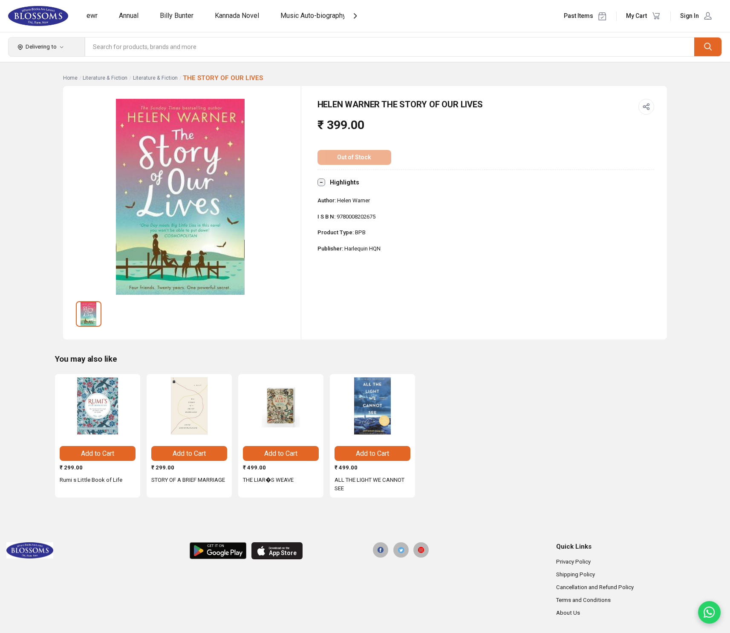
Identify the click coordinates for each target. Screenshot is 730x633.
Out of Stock (354, 157)
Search (708, 46)
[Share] (646, 107)
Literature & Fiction (105, 78)
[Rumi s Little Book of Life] (97, 406)
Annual (128, 16)
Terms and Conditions (583, 600)
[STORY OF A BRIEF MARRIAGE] (189, 406)
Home (70, 78)
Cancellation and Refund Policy (595, 587)
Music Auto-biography (313, 16)
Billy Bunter (176, 16)
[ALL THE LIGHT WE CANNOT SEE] (372, 406)
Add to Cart (97, 453)
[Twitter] (401, 550)
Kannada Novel (237, 16)
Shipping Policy (575, 574)
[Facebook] (380, 550)
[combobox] (390, 46)
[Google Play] (218, 550)
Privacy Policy (573, 561)
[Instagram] (421, 550)
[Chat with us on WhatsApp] (709, 612)
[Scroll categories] (355, 16)
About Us (568, 613)
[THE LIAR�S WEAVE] (280, 406)
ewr (92, 16)
